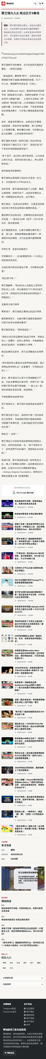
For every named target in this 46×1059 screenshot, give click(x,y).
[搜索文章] (35, 3)
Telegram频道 (9, 1008)
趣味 (13, 850)
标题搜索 (7, 984)
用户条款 (30, 1018)
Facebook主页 (9, 1011)
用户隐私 (30, 1011)
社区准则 (30, 1008)
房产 (31, 963)
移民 (4, 968)
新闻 (4, 963)
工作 (11, 968)
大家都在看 (8, 978)
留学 (25, 963)
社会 (11, 963)
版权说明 (30, 1015)
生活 (18, 963)
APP (28, 1024)
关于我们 (30, 1021)
